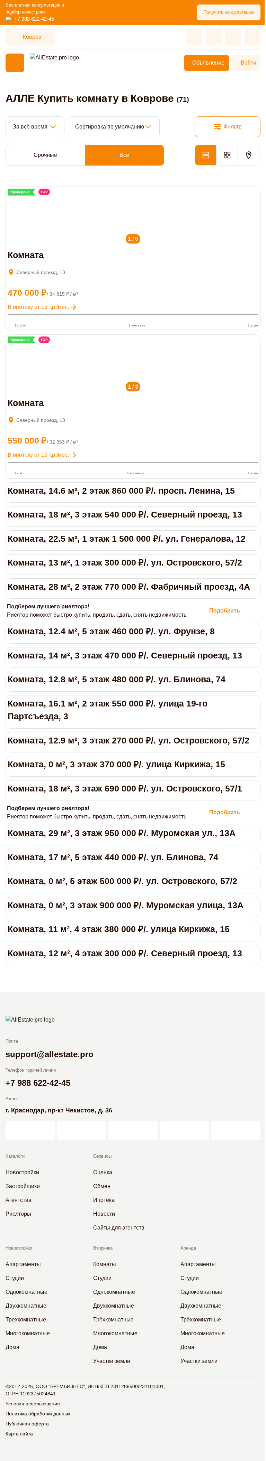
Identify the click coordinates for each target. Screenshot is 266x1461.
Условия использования (33, 1403)
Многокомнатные (28, 1333)
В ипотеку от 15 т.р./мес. (38, 307)
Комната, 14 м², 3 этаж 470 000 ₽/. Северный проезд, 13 (125, 655)
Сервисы (102, 1156)
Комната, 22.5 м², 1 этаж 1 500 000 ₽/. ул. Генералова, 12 (127, 538)
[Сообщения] (233, 37)
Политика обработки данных (38, 1413)
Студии (15, 1278)
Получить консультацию (228, 12)
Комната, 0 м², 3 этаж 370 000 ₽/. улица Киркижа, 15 (116, 764)
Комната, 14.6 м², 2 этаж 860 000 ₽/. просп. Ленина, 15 (121, 490)
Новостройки (22, 1172)
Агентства (19, 1200)
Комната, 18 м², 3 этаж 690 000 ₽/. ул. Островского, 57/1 (125, 788)
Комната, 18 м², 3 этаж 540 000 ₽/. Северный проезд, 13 (125, 514)
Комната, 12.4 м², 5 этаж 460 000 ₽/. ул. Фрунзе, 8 (111, 631)
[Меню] (15, 63)
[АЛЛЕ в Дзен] (81, 1130)
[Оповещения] (252, 37)
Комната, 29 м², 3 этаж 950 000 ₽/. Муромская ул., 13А (122, 833)
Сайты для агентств (118, 1228)
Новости (104, 1214)
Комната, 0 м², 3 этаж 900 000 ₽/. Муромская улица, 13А (125, 905)
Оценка (102, 1172)
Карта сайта (19, 1433)
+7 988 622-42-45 (34, 19)
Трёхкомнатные (113, 1319)
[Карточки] (227, 155)
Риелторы (18, 1214)
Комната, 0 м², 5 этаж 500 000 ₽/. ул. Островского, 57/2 (122, 881)
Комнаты (104, 1264)
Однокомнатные (26, 1292)
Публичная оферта (27, 1423)
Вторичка (103, 1248)
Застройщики (23, 1186)
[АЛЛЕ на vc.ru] (30, 1130)
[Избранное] (194, 37)
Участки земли (111, 1361)
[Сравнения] (214, 37)
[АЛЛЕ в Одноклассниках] (184, 1130)
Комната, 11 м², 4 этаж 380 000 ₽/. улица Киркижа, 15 (119, 929)
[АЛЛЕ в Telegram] (235, 1130)
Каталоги (15, 1156)
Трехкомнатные (26, 1319)
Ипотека (104, 1200)
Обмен (101, 1186)
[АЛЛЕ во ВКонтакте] (133, 1130)
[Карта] (248, 155)
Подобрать (224, 611)
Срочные (45, 155)
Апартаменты (23, 1264)
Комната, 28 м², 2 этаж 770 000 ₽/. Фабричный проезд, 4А (129, 586)
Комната (26, 255)
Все (124, 155)
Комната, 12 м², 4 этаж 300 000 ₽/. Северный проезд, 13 (125, 953)
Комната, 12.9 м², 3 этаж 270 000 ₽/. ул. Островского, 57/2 (128, 740)
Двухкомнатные (26, 1306)
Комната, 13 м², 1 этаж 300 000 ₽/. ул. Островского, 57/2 (125, 562)
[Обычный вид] (205, 155)
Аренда (188, 1248)
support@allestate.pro (50, 1054)
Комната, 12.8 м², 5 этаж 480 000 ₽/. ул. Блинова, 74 (116, 679)
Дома (12, 1347)
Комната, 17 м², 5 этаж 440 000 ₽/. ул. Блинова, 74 (113, 857)
